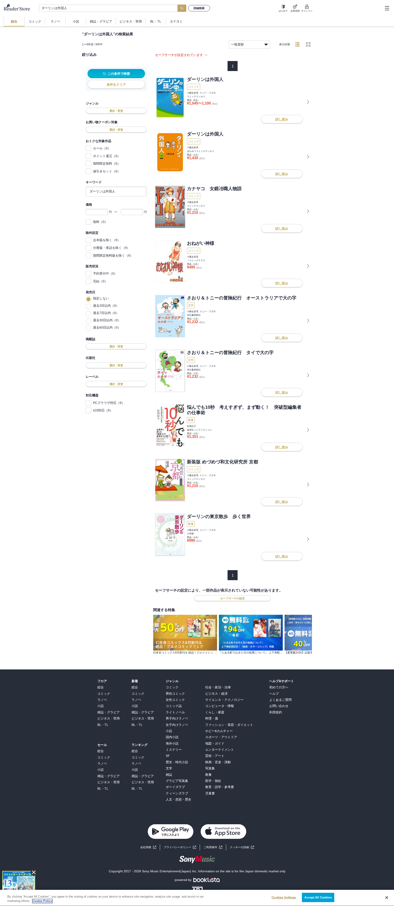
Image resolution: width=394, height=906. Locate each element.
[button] (242, 847)
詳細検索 (199, 8)
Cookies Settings (284, 897)
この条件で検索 (119, 73)
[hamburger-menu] (387, 8)
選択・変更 (116, 110)
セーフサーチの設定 (232, 598)
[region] (197, 898)
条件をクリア (116, 84)
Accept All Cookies (318, 897)
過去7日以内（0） (106, 313)
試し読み (281, 119)
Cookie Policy (42, 901)
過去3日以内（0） (106, 305)
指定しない (101, 298)
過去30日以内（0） (107, 320)
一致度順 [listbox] (237, 44)
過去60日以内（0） (107, 327)
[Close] (387, 898)
